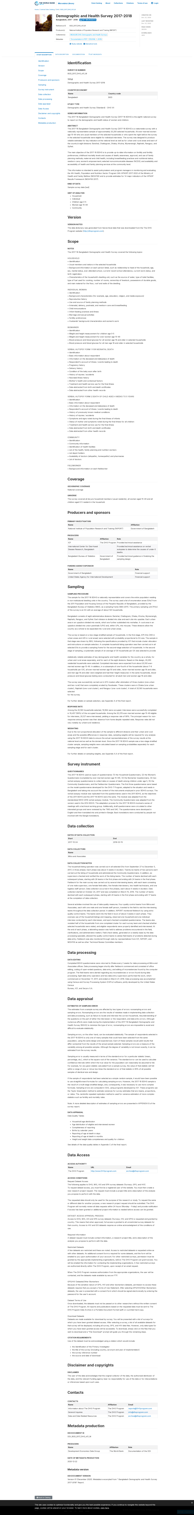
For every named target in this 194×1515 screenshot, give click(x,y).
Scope (41, 70)
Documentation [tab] (78, 54)
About (108, 3)
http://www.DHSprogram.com (103, 1171)
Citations (130, 3)
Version (41, 66)
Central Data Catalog (47, 9)
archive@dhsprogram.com (137, 1171)
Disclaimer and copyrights (49, 113)
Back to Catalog (44, 1497)
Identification (43, 61)
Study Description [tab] (44, 55)
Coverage (42, 75)
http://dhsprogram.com (93, 231)
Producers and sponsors (48, 80)
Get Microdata (89, 20)
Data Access (43, 109)
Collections (118, 3)
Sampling (42, 85)
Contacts (42, 118)
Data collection (44, 94)
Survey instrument (46, 89)
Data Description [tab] (62, 54)
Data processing (45, 99)
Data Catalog (96, 3)
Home (37, 9)
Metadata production (47, 123)
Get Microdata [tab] (96, 54)
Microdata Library (66, 3)
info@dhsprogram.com (138, 1412)
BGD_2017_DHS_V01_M (68, 9)
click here (105, 1508)
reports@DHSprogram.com (140, 1408)
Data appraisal (44, 104)
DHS (57, 9)
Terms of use (142, 3)
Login (156, 3)
